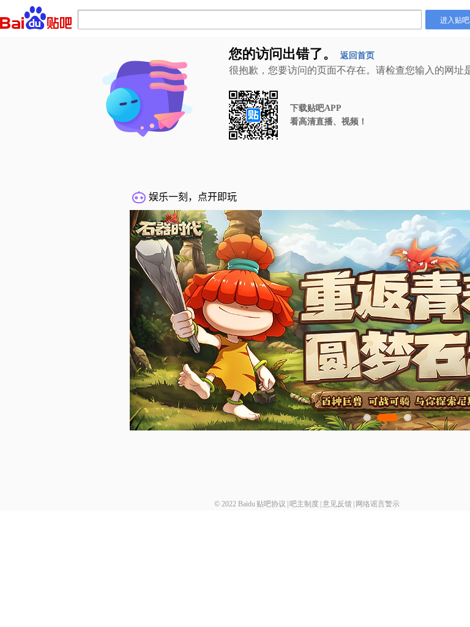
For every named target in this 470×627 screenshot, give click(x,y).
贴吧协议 (271, 504)
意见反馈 (337, 504)
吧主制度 (304, 504)
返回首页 (357, 55)
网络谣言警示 (378, 504)
